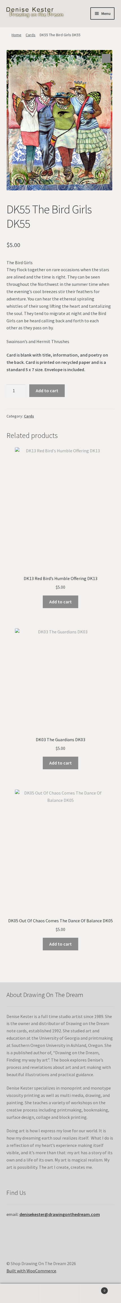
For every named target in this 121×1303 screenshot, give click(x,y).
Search (60, 1293)
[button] (106, 58)
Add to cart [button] (60, 601)
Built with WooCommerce (31, 1271)
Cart (93, 1288)
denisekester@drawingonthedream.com (59, 1214)
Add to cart (47, 390)
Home (16, 34)
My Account (20, 1293)
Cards (30, 34)
